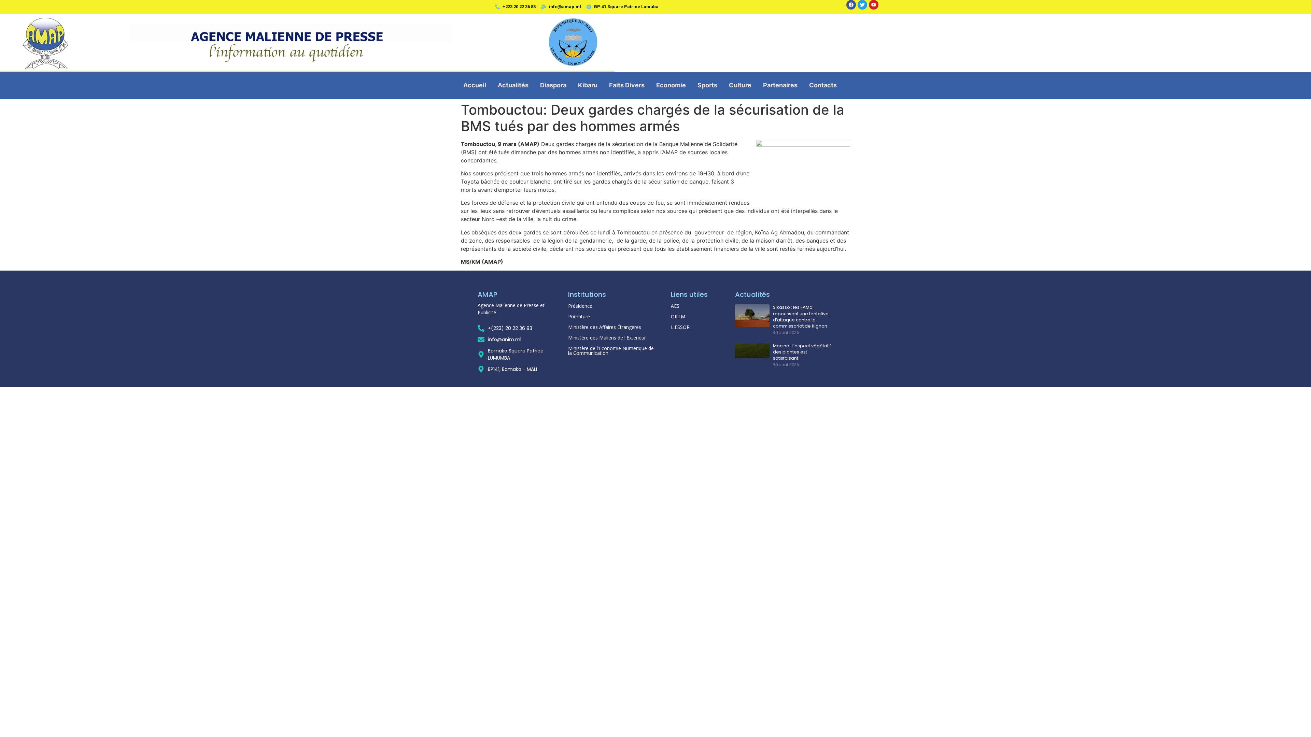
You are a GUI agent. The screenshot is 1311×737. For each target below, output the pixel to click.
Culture (740, 85)
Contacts (823, 85)
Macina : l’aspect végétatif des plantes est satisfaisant (802, 352)
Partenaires (780, 85)
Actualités (513, 85)
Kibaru (587, 85)
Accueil (474, 85)
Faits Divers (627, 85)
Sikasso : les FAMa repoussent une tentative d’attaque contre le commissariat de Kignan (801, 316)
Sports (707, 85)
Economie (671, 85)
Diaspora (553, 85)
